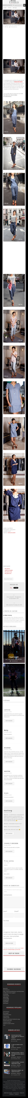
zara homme (6, 1016)
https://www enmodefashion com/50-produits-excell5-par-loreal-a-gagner (13, 992)
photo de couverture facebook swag (11, 1019)
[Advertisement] (14, 44)
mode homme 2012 (7, 1020)
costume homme (7, 1022)
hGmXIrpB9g (6, 998)
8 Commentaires (13, 26)
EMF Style (15, 7)
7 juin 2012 (6, 863)
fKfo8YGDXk (6, 1000)
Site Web (6, 921)
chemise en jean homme (8, 1023)
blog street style (8, 579)
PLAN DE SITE (16, 1093)
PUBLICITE (22, 1093)
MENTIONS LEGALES (8, 1093)
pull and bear (6, 1011)
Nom (5, 911)
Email (16, 911)
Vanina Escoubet (11, 532)
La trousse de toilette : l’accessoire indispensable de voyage (17, 1062)
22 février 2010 (8, 711)
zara (4, 1025)
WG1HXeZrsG (6, 990)
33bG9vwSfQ (6, 995)
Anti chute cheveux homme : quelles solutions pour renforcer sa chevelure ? (17, 1036)
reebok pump (6, 1017)
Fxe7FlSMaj (5, 994)
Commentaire (7, 895)
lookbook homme (7, 1014)
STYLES (9, 7)
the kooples (6, 1013)
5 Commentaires (14, 661)
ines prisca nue (8, 572)
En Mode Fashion (8, 25)
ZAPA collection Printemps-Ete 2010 (14, 605)
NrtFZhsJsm (5, 1003)
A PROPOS (11, 1094)
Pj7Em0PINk (5, 1001)
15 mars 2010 (7, 845)
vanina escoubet (9, 570)
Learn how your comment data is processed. (13, 948)
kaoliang (8, 811)
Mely (6, 730)
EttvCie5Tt (5, 988)
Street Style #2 (14, 690)
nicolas (7, 748)
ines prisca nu (8, 573)
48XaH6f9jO (6, 997)
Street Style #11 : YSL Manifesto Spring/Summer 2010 (14, 597)
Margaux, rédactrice (17, 1039)
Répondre (9, 720)
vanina (7, 771)
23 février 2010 (8, 812)
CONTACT (17, 1094)
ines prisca (7, 568)
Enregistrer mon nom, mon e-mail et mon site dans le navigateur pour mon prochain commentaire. (13, 935)
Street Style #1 (14, 657)
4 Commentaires (14, 694)
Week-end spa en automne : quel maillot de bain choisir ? (17, 1070)
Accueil (4, 7)
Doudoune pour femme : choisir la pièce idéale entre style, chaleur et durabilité (17, 1054)
